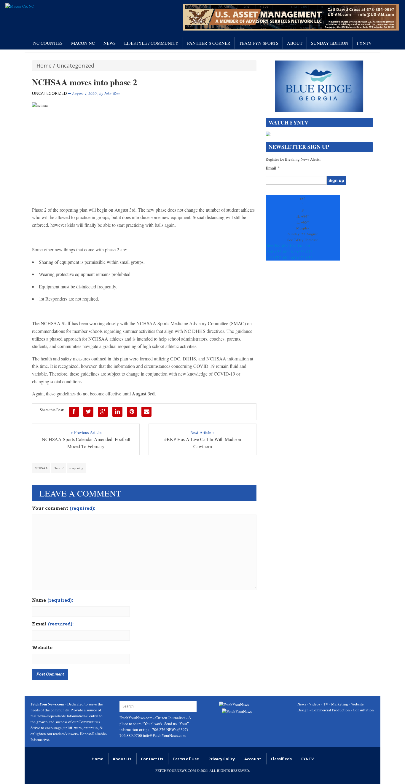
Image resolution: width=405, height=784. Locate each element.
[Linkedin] (117, 412)
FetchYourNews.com (136, 717)
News (109, 43)
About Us (122, 758)
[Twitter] (88, 412)
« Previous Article (86, 432)
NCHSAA (41, 468)
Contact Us (152, 758)
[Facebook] (74, 412)
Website (42, 648)
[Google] (103, 412)
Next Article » (202, 432)
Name (52, 600)
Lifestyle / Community (151, 43)
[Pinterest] (132, 412)
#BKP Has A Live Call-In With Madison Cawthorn (202, 442)
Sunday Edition (329, 43)
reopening (76, 468)
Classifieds (281, 758)
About (294, 43)
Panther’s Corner (208, 43)
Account (252, 758)
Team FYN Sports (258, 43)
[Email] (146, 412)
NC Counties (48, 43)
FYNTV (364, 43)
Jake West (112, 93)
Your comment (63, 509)
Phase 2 (58, 468)
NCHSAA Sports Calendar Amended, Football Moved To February (86, 442)
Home (44, 65)
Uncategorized (75, 65)
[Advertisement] (319, 319)
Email (53, 624)
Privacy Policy (221, 758)
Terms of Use (186, 758)
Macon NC (83, 43)
